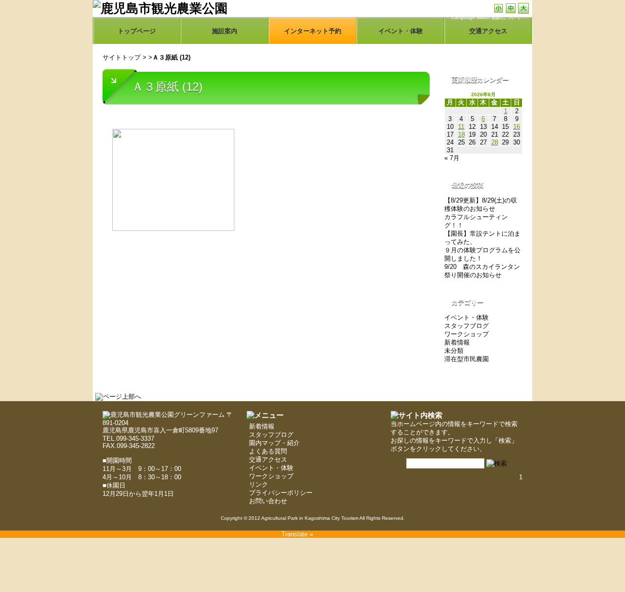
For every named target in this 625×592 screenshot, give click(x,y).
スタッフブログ (466, 325)
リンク (258, 484)
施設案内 (224, 31)
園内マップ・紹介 (274, 443)
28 (494, 142)
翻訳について (506, 17)
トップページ (137, 31)
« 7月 (451, 158)
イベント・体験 (400, 31)
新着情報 (457, 342)
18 (461, 134)
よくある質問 (268, 451)
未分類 (453, 350)
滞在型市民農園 (466, 359)
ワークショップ (466, 334)
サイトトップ (122, 57)
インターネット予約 (312, 31)
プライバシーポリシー (280, 492)
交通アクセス (268, 459)
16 (516, 126)
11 (461, 126)
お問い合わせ (268, 501)
